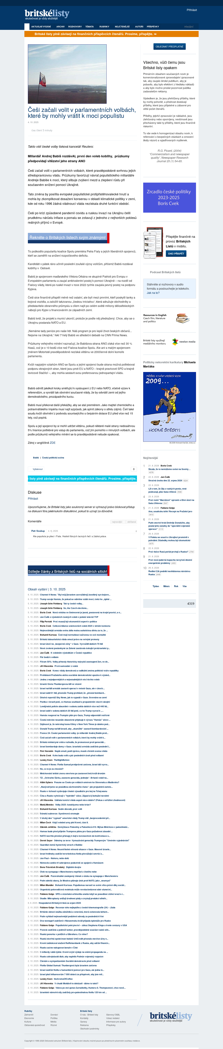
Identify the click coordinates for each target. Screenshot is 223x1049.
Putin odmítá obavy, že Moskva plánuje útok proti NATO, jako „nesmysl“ (75, 880)
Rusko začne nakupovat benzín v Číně (59, 947)
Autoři (139, 26)
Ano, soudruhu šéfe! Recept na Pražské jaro (170, 513)
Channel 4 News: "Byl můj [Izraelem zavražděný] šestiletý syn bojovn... (75, 594)
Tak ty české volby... (73, 603)
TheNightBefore (62, 759)
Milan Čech (45, 822)
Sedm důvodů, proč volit (70, 809)
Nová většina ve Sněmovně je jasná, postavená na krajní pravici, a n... (87, 612)
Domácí (54, 1014)
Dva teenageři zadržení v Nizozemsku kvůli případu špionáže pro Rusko (75, 920)
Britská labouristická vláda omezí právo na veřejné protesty (69, 639)
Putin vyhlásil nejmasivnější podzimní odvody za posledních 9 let (72, 916)
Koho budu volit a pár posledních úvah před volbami (78, 755)
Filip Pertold (46, 621)
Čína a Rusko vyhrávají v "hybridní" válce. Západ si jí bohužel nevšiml (74, 795)
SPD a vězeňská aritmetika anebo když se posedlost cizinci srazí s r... (90, 894)
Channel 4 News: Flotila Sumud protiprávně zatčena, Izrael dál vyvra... (74, 764)
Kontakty (84, 1018)
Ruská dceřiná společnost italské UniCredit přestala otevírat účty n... (74, 938)
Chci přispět (176, 253)
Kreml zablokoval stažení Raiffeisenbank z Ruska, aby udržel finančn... (75, 943)
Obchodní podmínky (89, 1028)
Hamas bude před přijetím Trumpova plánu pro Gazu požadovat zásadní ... (76, 831)
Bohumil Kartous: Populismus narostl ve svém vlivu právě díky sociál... (90, 885)
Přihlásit (191, 10)
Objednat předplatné (169, 46)
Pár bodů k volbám (49, 657)
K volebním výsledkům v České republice (71, 652)
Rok (176, 586)
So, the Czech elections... (75, 608)
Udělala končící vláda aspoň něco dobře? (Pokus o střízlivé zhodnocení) (90, 800)
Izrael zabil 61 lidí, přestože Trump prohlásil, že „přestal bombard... (72, 692)
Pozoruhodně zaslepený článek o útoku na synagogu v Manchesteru (84, 876)
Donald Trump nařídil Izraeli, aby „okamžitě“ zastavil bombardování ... (74, 728)
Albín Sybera (46, 782)
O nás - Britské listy (89, 1014)
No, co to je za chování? (51, 768)
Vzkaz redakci (113, 1018)
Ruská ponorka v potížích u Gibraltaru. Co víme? (64, 934)
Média (53, 1021)
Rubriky (104, 26)
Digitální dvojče (73, 867)
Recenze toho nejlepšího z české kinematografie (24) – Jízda (85, 907)
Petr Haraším (46, 751)
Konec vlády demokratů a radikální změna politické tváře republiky (86, 670)
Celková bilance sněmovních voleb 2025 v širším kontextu (81, 625)
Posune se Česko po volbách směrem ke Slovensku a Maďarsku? (86, 782)
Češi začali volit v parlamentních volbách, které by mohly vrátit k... (72, 737)
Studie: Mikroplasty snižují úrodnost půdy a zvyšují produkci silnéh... (73, 898)
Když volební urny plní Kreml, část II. (70, 822)
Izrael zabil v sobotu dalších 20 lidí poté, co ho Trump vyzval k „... (71, 710)
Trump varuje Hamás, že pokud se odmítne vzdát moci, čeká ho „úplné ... (76, 599)
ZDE (53, 443)
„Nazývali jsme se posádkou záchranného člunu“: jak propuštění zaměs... (76, 786)
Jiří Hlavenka (46, 666)
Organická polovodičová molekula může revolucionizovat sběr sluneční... (76, 889)
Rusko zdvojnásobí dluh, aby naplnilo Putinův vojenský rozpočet (71, 956)
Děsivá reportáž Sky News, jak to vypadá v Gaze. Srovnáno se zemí (73, 697)
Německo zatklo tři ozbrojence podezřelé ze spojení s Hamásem (71, 862)
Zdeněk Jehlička (48, 827)
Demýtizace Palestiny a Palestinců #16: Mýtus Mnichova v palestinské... (93, 827)
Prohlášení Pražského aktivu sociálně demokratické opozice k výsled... (75, 675)
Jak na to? (153, 293)
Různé (54, 1025)
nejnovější (117, 521)
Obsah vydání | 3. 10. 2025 (47, 589)
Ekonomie (29, 1018)
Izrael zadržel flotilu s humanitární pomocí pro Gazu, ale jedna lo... (72, 969)
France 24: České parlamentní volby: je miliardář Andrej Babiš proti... (74, 733)
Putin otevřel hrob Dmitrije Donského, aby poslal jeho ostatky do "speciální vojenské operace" (169, 526)
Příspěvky (153, 26)
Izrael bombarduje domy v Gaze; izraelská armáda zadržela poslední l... (75, 746)
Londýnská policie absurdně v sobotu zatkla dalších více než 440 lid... (74, 706)
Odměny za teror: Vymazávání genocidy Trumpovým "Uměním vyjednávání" (91, 840)
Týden (156, 586)
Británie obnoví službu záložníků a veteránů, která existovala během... (74, 911)
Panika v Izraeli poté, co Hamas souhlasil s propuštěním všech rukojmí (75, 701)
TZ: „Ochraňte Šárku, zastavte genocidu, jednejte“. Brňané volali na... (74, 777)
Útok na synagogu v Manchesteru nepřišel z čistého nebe (68, 871)
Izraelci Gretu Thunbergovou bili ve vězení (60, 684)
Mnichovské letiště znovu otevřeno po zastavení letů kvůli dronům (72, 773)
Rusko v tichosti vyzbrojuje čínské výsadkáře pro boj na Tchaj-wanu (73, 791)
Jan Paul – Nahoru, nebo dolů (54, 858)
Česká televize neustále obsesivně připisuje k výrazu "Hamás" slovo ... (75, 719)
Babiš (36, 457)
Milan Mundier (47, 885)
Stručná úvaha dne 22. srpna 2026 (168, 480)
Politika (54, 1018)
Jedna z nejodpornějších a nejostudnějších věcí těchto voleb (69, 679)
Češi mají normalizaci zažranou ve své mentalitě (82, 634)
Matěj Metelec (47, 804)
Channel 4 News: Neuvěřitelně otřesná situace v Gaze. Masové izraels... (75, 849)
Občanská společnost (34, 1025)
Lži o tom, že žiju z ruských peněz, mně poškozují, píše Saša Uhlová (167, 490)
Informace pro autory (116, 1021)
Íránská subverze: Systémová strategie (59, 813)
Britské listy (48, 14)
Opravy (83, 1021)
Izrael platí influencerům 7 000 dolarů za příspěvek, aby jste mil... (72, 974)
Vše (185, 586)
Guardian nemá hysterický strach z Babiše (61, 844)
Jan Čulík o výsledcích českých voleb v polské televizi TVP (69, 617)
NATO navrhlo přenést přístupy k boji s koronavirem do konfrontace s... (75, 835)
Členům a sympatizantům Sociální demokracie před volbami (69, 961)
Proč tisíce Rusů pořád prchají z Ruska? (171, 551)
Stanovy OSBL (113, 1014)
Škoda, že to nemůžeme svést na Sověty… (169, 471)
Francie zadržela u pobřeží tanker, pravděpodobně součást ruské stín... (75, 929)
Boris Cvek (45, 612)
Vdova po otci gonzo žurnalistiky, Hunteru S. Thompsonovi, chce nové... (91, 987)
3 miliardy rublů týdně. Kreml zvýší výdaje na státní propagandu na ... (74, 952)
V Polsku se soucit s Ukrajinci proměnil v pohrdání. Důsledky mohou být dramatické (169, 540)
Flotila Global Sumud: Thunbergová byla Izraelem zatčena (68, 965)
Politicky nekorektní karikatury (169, 364)
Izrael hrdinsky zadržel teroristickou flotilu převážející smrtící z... (71, 853)
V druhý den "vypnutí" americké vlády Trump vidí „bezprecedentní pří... (75, 818)
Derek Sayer (46, 840)
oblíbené (131, 521)
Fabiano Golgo (47, 894)
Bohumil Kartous (48, 634)
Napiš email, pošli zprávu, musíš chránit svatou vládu (81, 751)
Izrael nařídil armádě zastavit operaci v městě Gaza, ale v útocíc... (72, 688)
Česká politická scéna (53, 457)
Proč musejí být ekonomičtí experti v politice (75, 621)
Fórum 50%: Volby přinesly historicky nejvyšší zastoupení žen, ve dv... (74, 661)
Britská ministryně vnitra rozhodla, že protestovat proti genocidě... (72, 742)
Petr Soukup (38, 530)
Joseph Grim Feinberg (51, 603)
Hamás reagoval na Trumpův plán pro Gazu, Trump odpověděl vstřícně (75, 715)
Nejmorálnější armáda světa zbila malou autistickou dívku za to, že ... (74, 630)
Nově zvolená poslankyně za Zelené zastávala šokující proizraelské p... (75, 648)
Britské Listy (171, 1017)
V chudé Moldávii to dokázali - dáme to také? (76, 983)
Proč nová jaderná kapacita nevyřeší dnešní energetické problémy (170, 561)
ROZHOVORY (75, 26)
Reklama (84, 1025)
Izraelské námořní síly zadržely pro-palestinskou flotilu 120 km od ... (73, 992)
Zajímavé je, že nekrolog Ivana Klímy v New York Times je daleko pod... (75, 724)
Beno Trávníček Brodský (52, 867)
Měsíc (166, 586)
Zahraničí (28, 1014)
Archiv (60, 26)
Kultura (27, 1021)
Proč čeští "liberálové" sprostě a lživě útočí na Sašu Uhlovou (171, 501)
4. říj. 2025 (53, 530)
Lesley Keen (46, 759)
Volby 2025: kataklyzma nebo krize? (73, 804)
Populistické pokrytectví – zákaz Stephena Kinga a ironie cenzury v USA (91, 925)
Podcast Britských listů (165, 272)
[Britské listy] (68, 239)
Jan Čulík (44, 652)
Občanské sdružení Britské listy (58, 1040)
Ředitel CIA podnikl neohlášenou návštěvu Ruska (169, 573)
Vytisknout (37, 469)
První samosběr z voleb (66, 666)
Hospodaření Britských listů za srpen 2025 (60, 902)
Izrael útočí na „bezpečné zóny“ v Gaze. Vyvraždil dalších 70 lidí (71, 643)
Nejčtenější (150, 458)
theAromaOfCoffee (63, 978)
